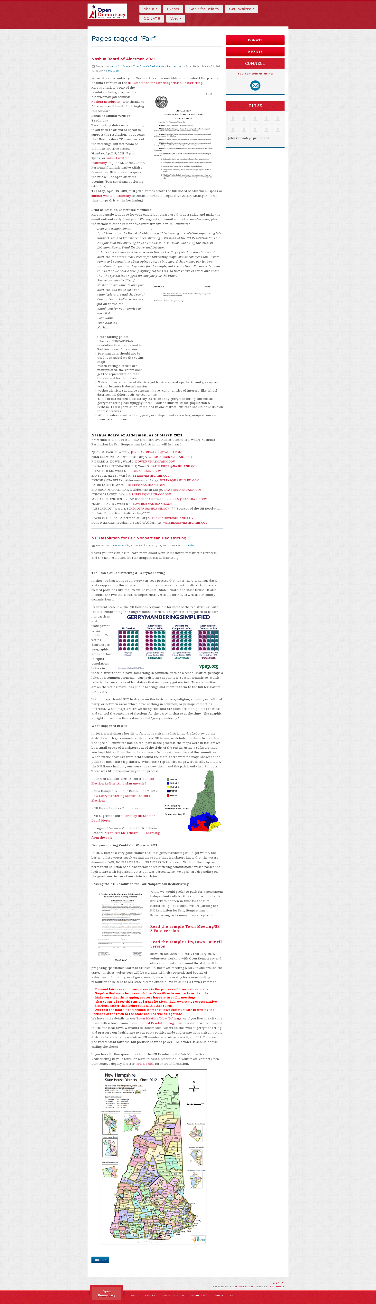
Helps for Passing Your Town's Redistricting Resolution (145, 66)
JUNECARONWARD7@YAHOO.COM (156, 452)
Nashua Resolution (105, 101)
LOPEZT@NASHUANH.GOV (151, 494)
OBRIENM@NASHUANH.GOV (186, 499)
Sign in (278, 1283)
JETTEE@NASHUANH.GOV (151, 475)
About (149, 9)
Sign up (100, 1260)
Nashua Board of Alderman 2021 (123, 59)
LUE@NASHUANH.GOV (144, 471)
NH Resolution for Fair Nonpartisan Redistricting (165, 83)
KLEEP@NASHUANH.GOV (146, 485)
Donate (255, 40)
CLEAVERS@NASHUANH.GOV (150, 504)
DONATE (152, 18)
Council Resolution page (157, 1023)
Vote (175, 18)
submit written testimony (111, 196)
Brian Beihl (145, 1064)
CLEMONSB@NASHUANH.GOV (171, 457)
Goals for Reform (204, 9)
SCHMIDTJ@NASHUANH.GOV (148, 508)
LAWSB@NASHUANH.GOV (183, 489)
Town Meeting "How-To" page (159, 1018)
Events (173, 9)
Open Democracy (107, 1293)
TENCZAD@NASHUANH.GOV (172, 518)
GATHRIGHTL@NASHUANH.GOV (174, 466)
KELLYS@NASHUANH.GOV (179, 480)
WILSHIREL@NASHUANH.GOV (185, 522)
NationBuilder (243, 1286)
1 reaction (112, 70)
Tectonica (277, 1286)
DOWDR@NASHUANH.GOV (155, 461)
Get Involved (240, 9)
